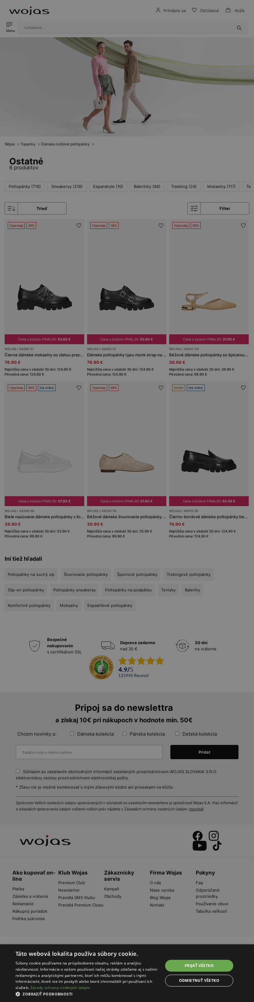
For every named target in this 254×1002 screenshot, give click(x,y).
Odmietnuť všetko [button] (199, 980)
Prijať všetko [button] (199, 965)
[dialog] (127, 501)
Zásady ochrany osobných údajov (60, 987)
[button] (87, 994)
